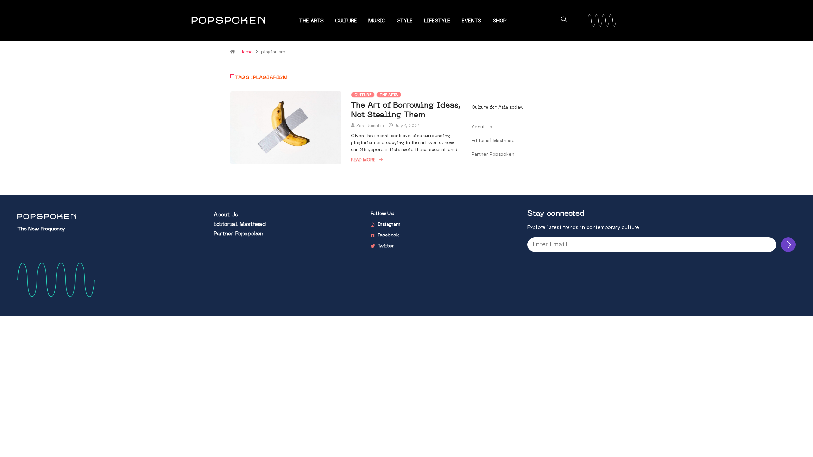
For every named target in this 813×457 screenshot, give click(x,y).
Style (405, 20)
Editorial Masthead (493, 141)
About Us (482, 127)
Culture (346, 20)
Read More (363, 160)
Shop (500, 20)
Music (377, 20)
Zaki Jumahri (370, 126)
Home (246, 52)
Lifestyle (437, 20)
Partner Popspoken (493, 154)
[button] (563, 20)
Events (471, 20)
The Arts (311, 20)
